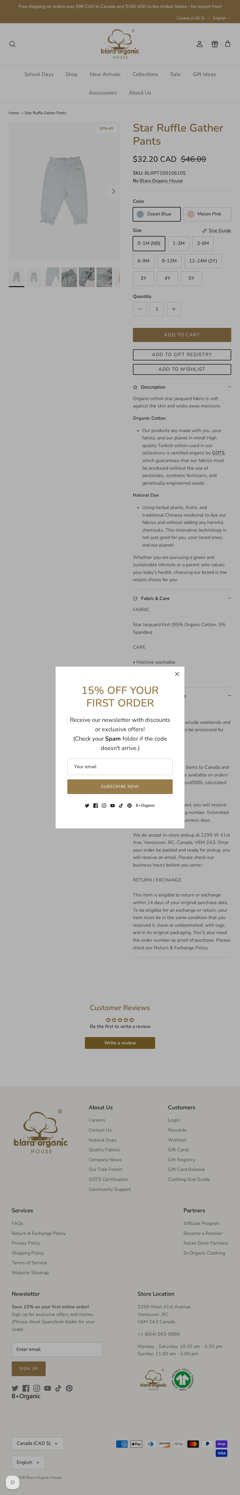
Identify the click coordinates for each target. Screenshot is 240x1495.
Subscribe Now (120, 786)
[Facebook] (95, 805)
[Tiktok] (121, 805)
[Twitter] (87, 805)
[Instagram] (104, 805)
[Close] (177, 674)
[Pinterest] (129, 805)
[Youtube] (112, 805)
